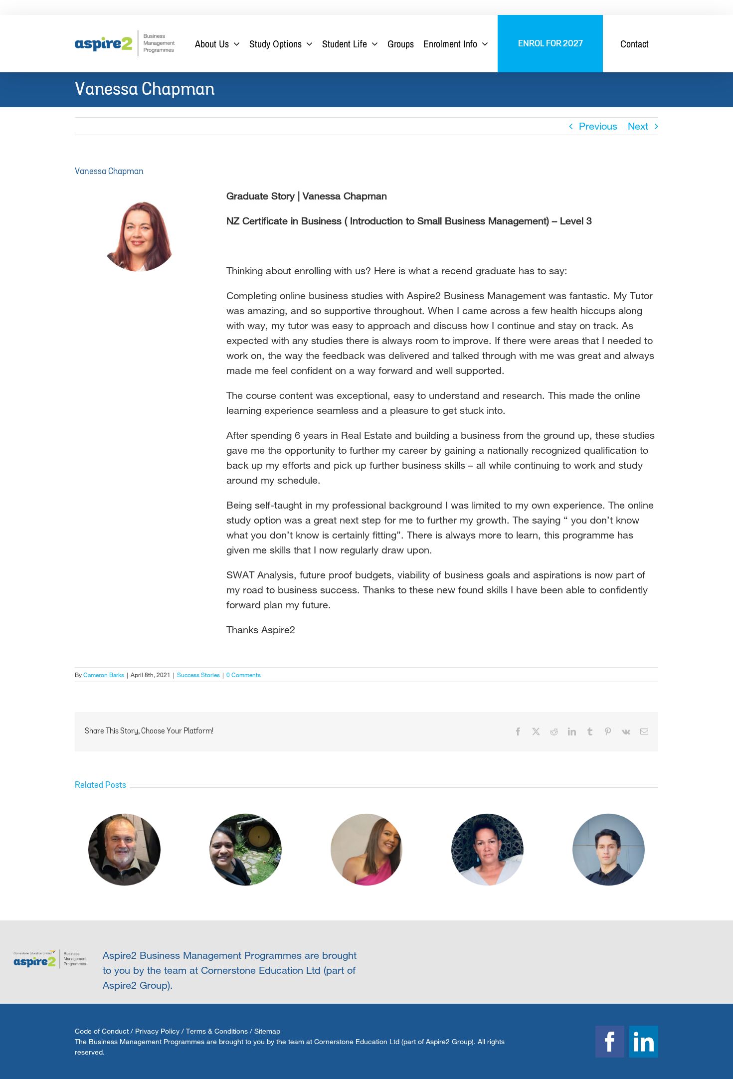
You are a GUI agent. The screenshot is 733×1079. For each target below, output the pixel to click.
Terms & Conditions (217, 1031)
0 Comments (243, 675)
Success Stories (198, 675)
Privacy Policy (157, 1031)
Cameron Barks (103, 675)
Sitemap (267, 1031)
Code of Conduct (102, 1031)
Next (638, 126)
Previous (598, 126)
